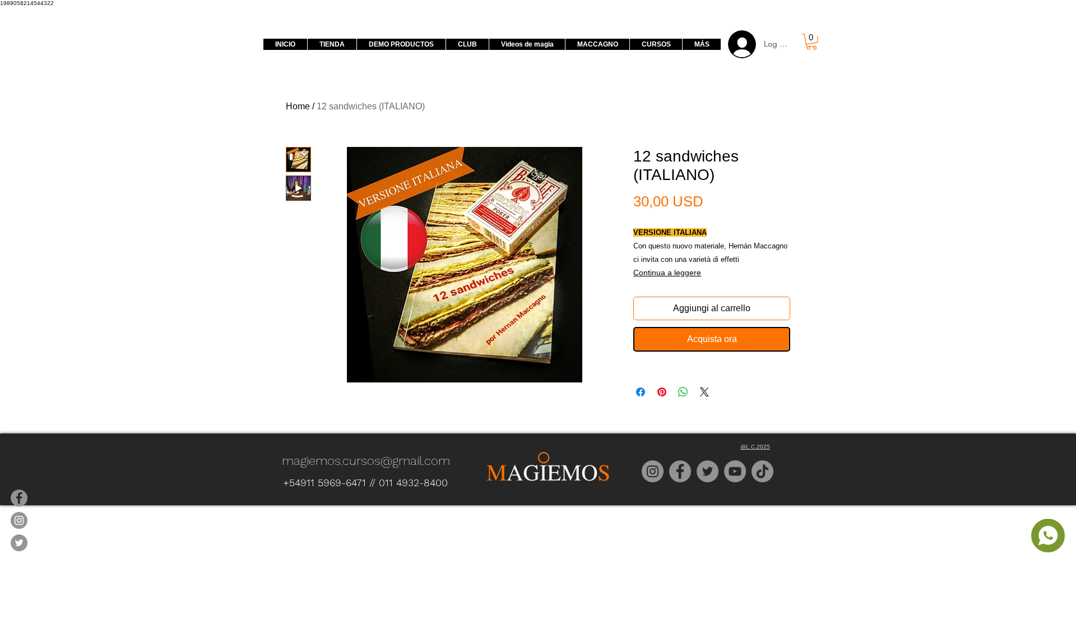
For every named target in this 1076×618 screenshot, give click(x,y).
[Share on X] (704, 392)
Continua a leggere (667, 272)
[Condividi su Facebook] (640, 392)
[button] (811, 42)
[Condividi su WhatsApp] (683, 392)
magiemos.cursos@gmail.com (366, 461)
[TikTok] (762, 471)
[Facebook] (680, 471)
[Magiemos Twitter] (19, 542)
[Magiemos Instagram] (19, 520)
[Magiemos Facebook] (19, 498)
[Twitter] (707, 471)
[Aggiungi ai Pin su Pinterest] (662, 392)
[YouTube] (735, 471)
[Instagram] (653, 471)
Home (298, 106)
